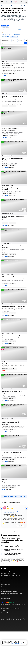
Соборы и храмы (5, 34)
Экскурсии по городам (7, 571)
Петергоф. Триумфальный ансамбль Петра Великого (13, 216)
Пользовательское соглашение (9, 591)
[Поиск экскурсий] (25, 43)
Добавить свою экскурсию (7, 577)
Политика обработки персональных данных (12, 593)
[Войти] (21, 1)
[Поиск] (26, 1)
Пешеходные (16, 34)
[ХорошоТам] (11, 1)
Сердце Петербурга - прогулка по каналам (13, 364)
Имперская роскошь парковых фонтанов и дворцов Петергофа (13, 64)
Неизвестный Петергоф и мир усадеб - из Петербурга (13, 159)
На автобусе (6, 36)
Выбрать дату (6, 40)
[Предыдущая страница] (1, 508)
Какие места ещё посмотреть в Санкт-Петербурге (14, 549)
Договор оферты (5, 598)
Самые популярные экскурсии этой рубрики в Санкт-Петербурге (13, 545)
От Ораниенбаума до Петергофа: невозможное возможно (10, 129)
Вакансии (3, 589)
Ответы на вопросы (6, 584)
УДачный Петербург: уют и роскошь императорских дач (11, 453)
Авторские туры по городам (8, 573)
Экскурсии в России (10, 5)
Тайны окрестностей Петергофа (10, 277)
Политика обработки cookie (8, 596)
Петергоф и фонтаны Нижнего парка (12, 482)
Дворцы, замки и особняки (9, 30)
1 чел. (13, 40)
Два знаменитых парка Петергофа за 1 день (13, 306)
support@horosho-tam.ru (9, 612)
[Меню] (2, 1)
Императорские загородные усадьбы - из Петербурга (13, 246)
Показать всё (4, 25)
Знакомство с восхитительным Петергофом (14, 336)
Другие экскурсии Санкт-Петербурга (14, 496)
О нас (2, 586)
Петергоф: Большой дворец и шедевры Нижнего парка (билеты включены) (12, 96)
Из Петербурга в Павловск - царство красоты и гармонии (14, 188)
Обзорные (22, 30)
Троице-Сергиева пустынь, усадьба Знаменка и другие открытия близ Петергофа (11, 422)
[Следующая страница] (26, 508)
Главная (3, 5)
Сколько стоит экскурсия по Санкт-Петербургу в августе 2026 (13, 554)
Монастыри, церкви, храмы (10, 32)
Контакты (5, 610)
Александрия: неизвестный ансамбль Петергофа (12, 392)
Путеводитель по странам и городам (10, 575)
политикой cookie (15, 643)
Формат (20, 40)
